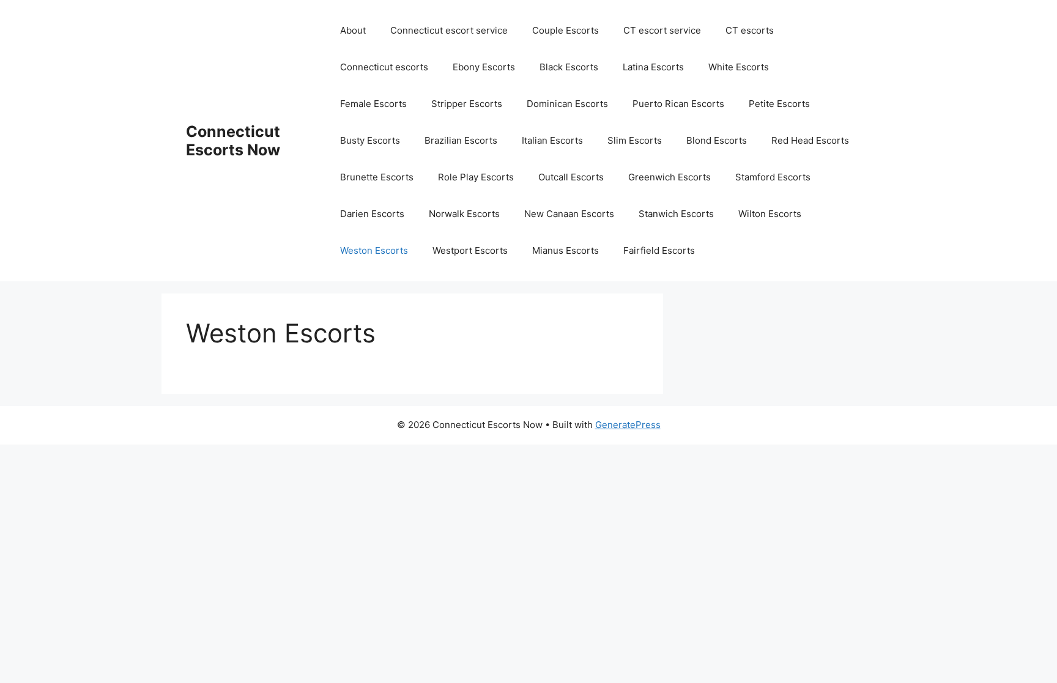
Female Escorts (373, 103)
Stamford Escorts (772, 177)
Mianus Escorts (565, 250)
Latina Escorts (653, 67)
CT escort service (662, 30)
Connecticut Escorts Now (233, 140)
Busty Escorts (370, 140)
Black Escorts (569, 67)
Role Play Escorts (476, 177)
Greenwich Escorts (669, 177)
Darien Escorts (372, 214)
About (353, 30)
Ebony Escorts (484, 67)
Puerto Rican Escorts (678, 103)
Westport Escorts (470, 250)
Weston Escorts (374, 250)
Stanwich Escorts (676, 214)
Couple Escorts (565, 30)
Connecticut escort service (449, 30)
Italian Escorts (552, 140)
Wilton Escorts (769, 214)
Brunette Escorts (377, 177)
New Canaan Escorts (569, 214)
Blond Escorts (716, 140)
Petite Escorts (779, 103)
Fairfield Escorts (659, 250)
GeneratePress (628, 424)
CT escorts (749, 30)
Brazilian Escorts (461, 140)
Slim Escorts (634, 140)
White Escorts (738, 67)
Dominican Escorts (567, 103)
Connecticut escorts (384, 67)
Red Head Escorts (810, 140)
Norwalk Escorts (464, 214)
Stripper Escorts (466, 103)
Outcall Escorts (571, 177)
